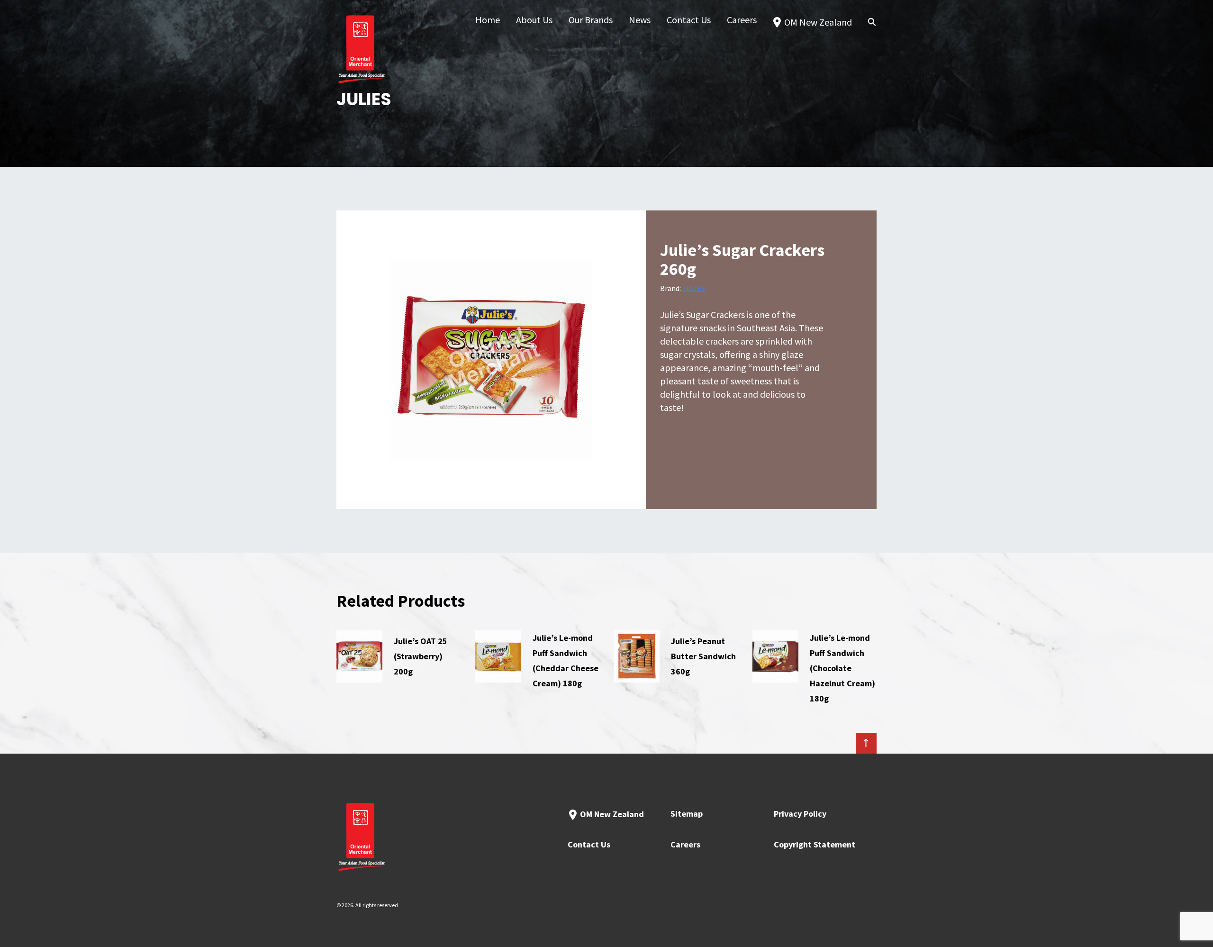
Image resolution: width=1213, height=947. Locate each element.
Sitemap (686, 813)
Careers (685, 844)
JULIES (693, 288)
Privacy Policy (800, 813)
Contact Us (589, 844)
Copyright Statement (814, 844)
